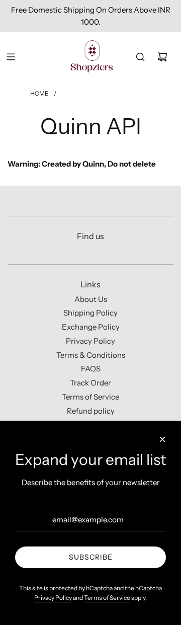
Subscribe (91, 557)
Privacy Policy (53, 597)
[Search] (140, 57)
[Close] (162, 439)
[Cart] (162, 57)
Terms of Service (107, 597)
